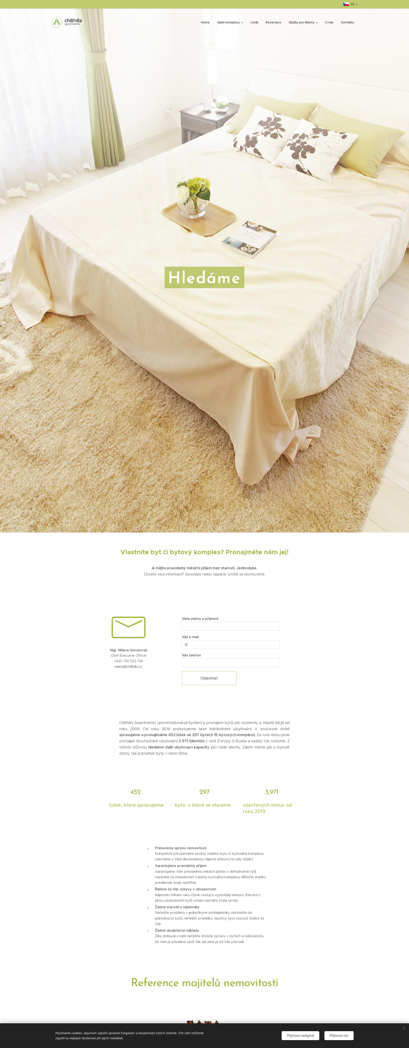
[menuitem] (205, 22)
